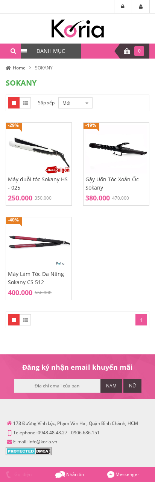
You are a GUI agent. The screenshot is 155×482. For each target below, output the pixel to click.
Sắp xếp (46, 102)
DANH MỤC (50, 50)
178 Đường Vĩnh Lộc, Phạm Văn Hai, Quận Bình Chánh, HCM (75, 423)
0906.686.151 (85, 432)
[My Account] (140, 7)
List (25, 102)
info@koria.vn (43, 441)
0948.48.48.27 (52, 432)
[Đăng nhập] (123, 7)
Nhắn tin (74, 474)
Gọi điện (22, 474)
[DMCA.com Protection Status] (29, 451)
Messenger (126, 474)
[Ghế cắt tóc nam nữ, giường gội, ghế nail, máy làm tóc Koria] (77, 28)
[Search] (13, 51)
